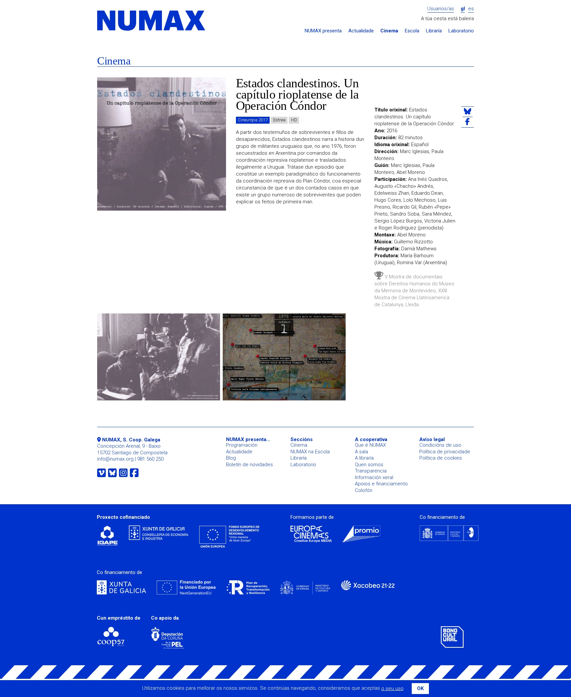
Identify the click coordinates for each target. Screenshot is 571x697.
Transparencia (371, 471)
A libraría (364, 458)
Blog (231, 458)
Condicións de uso (440, 445)
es (471, 9)
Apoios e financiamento (381, 484)
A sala (361, 452)
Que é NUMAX (370, 445)
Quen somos (369, 465)
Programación (241, 445)
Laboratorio (461, 31)
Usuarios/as (440, 9)
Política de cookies (440, 458)
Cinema (389, 31)
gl (463, 9)
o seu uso (392, 688)
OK (420, 688)
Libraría (434, 31)
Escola (412, 31)
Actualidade (361, 31)
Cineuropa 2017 (253, 119)
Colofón (363, 490)
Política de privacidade (444, 452)
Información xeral (374, 477)
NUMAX (151, 21)
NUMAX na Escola (310, 452)
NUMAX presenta (323, 31)
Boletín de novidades (249, 465)
